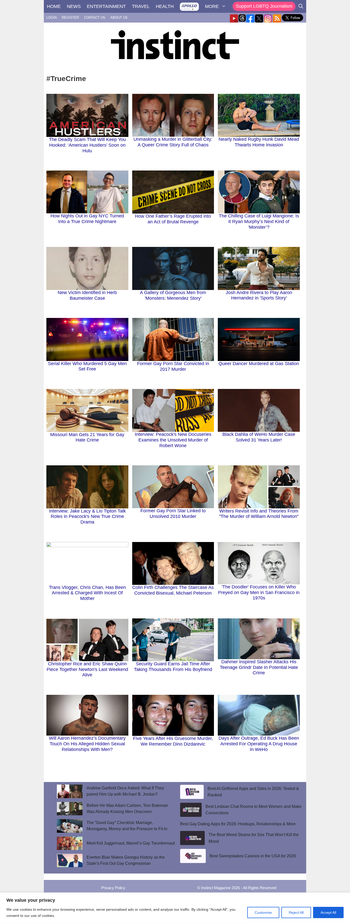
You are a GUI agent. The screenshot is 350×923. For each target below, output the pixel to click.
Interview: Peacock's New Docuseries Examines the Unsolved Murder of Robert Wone (173, 440)
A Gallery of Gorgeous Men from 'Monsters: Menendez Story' (173, 295)
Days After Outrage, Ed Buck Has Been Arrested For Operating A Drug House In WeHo (259, 744)
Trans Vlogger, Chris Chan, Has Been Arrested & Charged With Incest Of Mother (87, 593)
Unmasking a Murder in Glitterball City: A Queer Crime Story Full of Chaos (172, 142)
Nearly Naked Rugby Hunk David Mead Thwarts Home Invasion (259, 142)
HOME (54, 6)
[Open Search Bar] (300, 6)
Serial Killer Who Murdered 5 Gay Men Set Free (87, 366)
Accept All (328, 912)
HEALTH (165, 6)
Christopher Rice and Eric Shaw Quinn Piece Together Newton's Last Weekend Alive (87, 669)
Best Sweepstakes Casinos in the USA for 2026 (253, 856)
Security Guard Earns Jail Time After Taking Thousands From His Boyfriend (173, 666)
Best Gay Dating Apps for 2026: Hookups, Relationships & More (238, 824)
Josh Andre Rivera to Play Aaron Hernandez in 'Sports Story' (259, 295)
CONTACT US (94, 17)
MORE (212, 6)
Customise (263, 912)
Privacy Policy (113, 888)
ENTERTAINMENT (106, 6)
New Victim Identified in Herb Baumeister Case (87, 295)
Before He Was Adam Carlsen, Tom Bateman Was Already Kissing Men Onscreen (127, 808)
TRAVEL (141, 6)
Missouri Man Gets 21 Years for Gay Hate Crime (87, 437)
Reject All (296, 912)
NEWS (74, 6)
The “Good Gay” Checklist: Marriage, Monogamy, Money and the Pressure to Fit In (127, 825)
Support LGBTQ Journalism (264, 6)
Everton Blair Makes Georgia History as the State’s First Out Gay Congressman (126, 860)
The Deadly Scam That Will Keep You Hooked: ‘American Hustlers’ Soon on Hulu (87, 145)
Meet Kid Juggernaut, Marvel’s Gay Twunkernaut (131, 843)
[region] (175, 907)
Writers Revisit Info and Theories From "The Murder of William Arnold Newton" (258, 513)
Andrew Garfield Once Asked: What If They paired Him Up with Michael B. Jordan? (125, 791)
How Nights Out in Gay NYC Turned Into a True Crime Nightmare (87, 218)
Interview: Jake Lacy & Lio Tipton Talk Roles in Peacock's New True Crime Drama (87, 516)
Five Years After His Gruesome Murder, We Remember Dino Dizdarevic (173, 741)
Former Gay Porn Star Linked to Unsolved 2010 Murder (173, 513)
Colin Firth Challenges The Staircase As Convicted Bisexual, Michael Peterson (173, 590)
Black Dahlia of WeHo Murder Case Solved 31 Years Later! (258, 437)
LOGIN (51, 17)
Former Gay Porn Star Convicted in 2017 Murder (173, 366)
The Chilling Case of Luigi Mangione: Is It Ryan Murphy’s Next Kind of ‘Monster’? (259, 221)
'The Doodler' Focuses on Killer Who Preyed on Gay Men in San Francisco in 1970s (259, 592)
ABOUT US (119, 17)
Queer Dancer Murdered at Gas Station (259, 363)
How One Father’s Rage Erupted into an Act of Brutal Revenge (173, 219)
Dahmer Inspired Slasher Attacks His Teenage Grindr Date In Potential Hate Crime (259, 667)
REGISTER (70, 17)
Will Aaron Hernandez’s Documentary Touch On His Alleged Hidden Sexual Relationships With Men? (87, 744)
